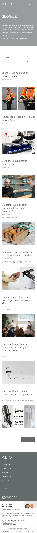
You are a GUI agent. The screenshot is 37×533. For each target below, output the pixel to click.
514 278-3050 (5, 488)
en (30, 4)
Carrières (7, 477)
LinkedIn (5, 38)
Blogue (6, 481)
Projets (6, 465)
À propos (7, 473)
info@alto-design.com (8, 494)
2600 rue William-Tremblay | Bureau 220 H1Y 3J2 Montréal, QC (9, 497)
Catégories (6, 58)
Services (6, 469)
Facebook (23, 38)
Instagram (14, 38)
